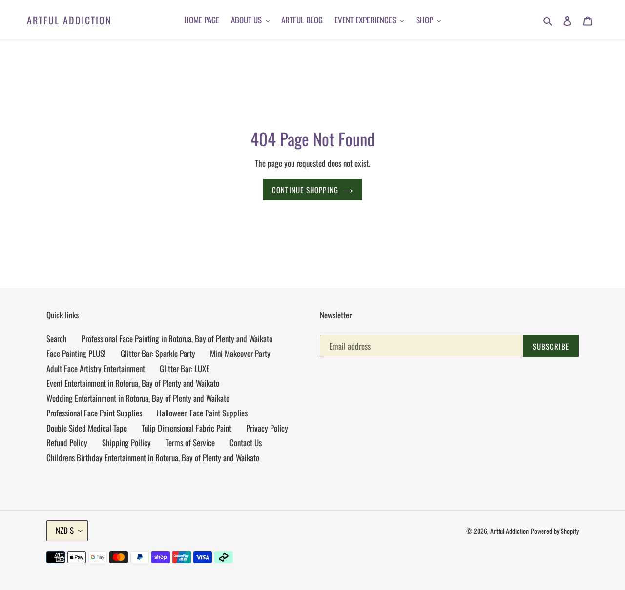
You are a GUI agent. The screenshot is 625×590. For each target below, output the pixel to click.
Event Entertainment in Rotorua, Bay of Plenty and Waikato (132, 383)
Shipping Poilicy (126, 442)
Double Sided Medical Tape (86, 428)
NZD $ (65, 530)
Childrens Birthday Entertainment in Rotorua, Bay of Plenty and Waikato (152, 458)
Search (56, 339)
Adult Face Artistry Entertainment (95, 368)
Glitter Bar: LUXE (184, 368)
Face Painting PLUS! (76, 353)
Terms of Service (190, 442)
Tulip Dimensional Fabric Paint (186, 428)
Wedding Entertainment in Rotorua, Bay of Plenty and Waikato (137, 398)
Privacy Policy (267, 428)
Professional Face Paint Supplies (94, 413)
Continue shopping (305, 189)
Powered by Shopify (555, 531)
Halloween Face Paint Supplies (202, 413)
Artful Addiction (69, 20)
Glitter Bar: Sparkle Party (158, 353)
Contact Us (245, 442)
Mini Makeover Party (240, 353)
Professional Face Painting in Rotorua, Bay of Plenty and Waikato (177, 339)
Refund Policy (66, 442)
